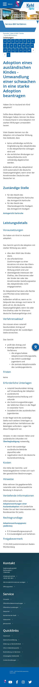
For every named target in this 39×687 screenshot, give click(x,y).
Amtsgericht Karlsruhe (13, 213)
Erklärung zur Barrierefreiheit (12, 644)
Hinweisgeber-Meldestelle (11, 656)
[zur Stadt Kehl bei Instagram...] (23, 682)
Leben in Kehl (14, 33)
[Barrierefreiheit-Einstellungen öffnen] (35, 347)
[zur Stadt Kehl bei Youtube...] (10, 682)
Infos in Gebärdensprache (11, 648)
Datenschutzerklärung (10, 640)
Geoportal (6, 611)
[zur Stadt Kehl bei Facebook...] (17, 682)
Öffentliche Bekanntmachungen (13, 603)
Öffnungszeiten (8, 587)
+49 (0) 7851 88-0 (8, 578)
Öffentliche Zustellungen (10, 607)
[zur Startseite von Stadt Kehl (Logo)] (32, 7)
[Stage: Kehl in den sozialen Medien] (18, 3)
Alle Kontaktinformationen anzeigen (14, 582)
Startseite (6, 33)
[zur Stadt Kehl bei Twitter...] (30, 682)
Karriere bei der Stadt (9, 615)
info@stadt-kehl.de (9, 576)
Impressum (6, 636)
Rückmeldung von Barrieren (11, 652)
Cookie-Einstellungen (9, 660)
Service (21, 33)
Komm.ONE (12, 673)
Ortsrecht (6, 599)
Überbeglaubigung (11, 441)
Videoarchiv (6, 619)
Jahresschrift (7, 623)
